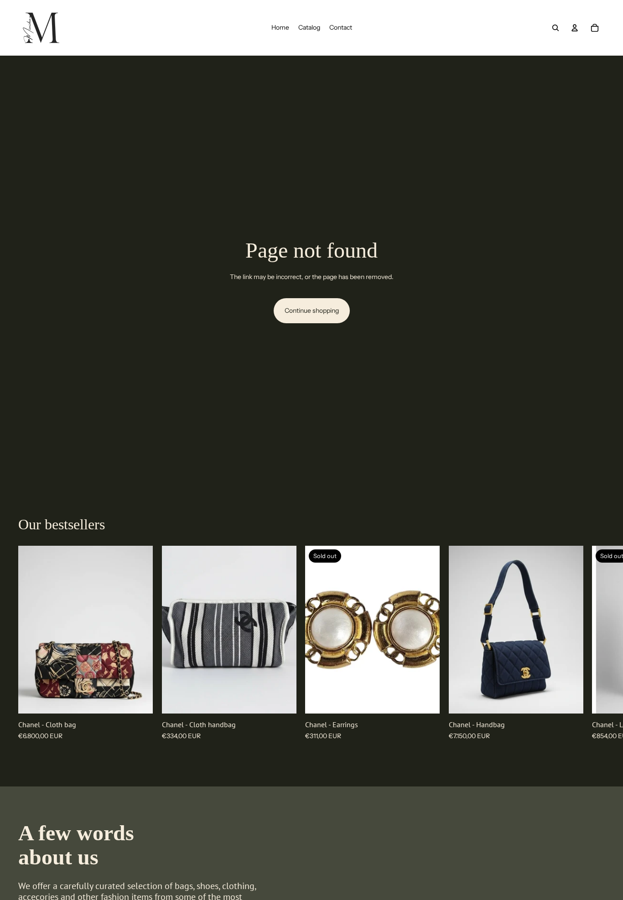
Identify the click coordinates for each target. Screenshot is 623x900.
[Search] (555, 28)
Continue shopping (312, 310)
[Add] (138, 699)
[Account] (575, 28)
